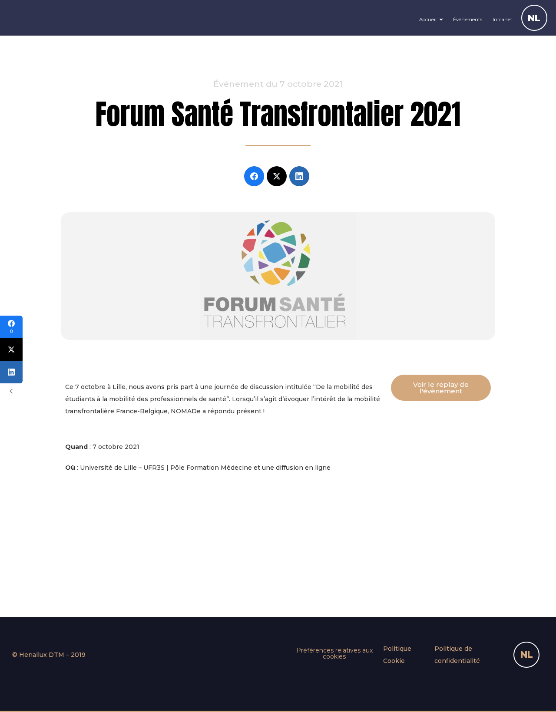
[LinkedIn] (299, 176)
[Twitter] (277, 176)
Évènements (467, 19)
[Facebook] (254, 176)
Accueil (428, 19)
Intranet (502, 19)
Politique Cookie (397, 655)
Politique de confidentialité (457, 655)
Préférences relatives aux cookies (334, 653)
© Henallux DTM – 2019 (49, 655)
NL (534, 18)
